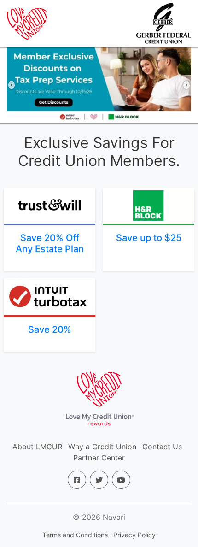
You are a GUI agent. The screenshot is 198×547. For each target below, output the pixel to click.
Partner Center (99, 457)
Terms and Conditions (75, 535)
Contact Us (162, 446)
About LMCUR (37, 446)
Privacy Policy (134, 535)
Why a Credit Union (102, 446)
